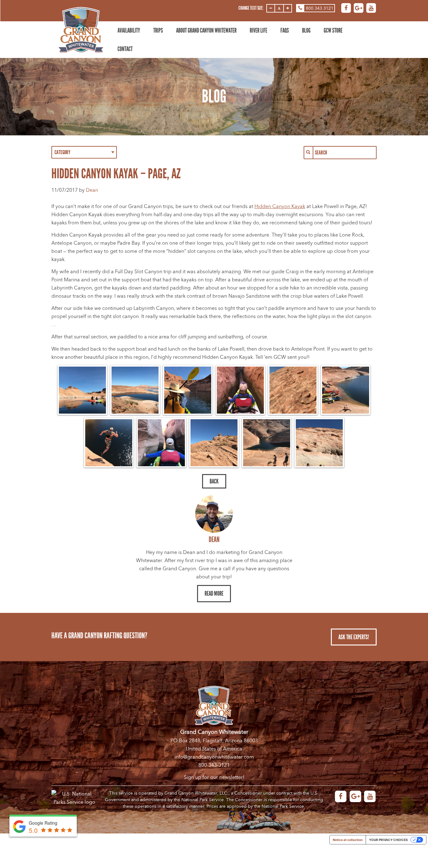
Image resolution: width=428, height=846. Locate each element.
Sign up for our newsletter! (214, 777)
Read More (214, 593)
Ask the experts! (353, 637)
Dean (92, 190)
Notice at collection (348, 840)
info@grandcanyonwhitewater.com (214, 757)
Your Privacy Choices (388, 840)
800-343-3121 (214, 765)
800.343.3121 (319, 8)
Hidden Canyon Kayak (279, 206)
